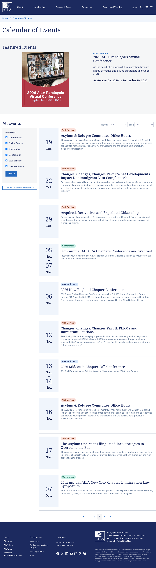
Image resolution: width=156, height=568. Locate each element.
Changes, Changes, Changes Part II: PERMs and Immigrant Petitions (99, 330)
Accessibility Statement (132, 538)
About (20, 7)
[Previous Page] (84, 517)
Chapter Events (16, 166)
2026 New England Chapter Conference (92, 289)
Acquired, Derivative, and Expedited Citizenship (100, 212)
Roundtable (15, 149)
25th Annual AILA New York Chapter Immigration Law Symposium (105, 484)
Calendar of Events (22, 18)
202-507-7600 (68, 542)
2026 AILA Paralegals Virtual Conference (116, 59)
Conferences (15, 137)
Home (5, 18)
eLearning (34, 541)
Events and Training (112, 7)
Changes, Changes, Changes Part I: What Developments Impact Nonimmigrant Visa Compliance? (105, 175)
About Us (8, 541)
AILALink (8, 549)
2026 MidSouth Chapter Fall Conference (93, 366)
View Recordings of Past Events (19, 187)
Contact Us (61, 537)
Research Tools (63, 7)
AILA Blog (8, 545)
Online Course (16, 143)
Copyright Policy (114, 541)
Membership (39, 7)
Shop (32, 555)
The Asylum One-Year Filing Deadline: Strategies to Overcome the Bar (102, 445)
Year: (131, 125)
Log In (134, 7)
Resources (87, 7)
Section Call (15, 155)
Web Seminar (15, 160)
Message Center (37, 551)
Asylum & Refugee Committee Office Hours (96, 135)
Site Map (127, 541)
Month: (104, 125)
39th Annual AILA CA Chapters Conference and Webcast (106, 251)
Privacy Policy (113, 538)
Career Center (36, 537)
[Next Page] (110, 517)
